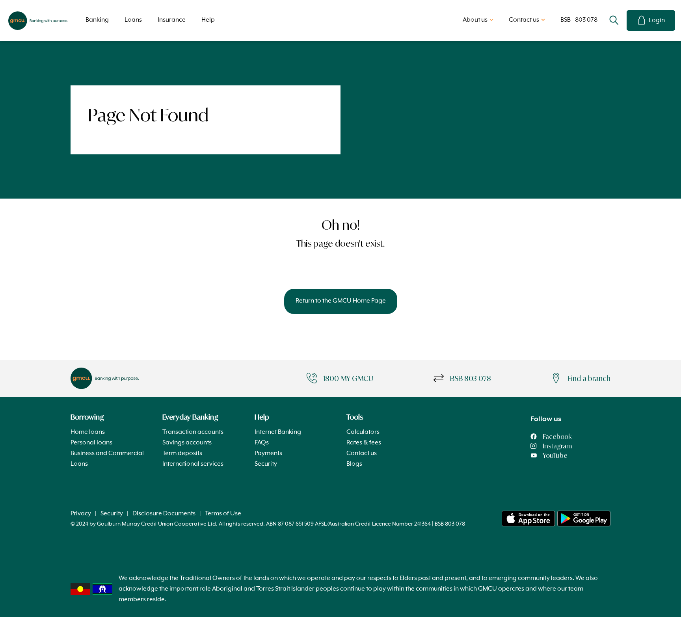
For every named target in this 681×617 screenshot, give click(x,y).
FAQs (262, 442)
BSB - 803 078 (578, 20)
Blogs (354, 464)
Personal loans (91, 442)
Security (266, 464)
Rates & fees (363, 442)
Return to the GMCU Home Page (341, 301)
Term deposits (182, 453)
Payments (268, 453)
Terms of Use (223, 513)
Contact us (361, 453)
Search (614, 20)
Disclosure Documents (163, 513)
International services (192, 464)
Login (657, 20)
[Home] (528, 518)
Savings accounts (187, 442)
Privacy (81, 513)
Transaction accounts (192, 432)
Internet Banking (278, 432)
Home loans (88, 432)
